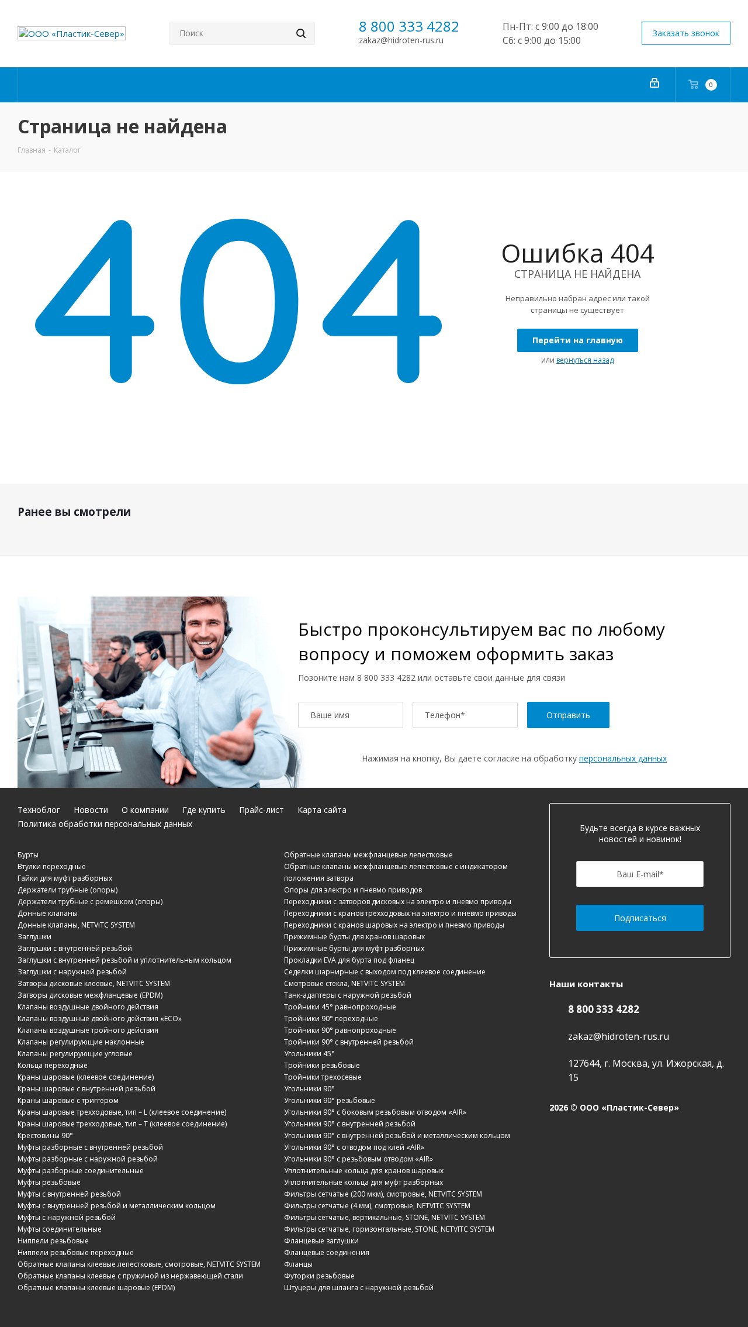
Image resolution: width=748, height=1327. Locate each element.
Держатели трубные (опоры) (67, 890)
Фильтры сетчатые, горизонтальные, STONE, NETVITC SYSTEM (389, 1229)
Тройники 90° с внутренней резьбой (349, 1042)
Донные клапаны (48, 913)
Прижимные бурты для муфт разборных (354, 948)
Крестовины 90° (45, 1135)
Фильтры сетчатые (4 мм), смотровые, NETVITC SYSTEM (377, 1206)
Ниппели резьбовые (53, 1241)
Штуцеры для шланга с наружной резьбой (359, 1287)
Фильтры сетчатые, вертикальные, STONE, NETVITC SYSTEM (384, 1217)
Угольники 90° (309, 1089)
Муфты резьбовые (49, 1182)
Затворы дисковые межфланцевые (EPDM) (90, 995)
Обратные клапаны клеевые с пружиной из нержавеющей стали (130, 1276)
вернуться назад (585, 360)
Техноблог (39, 809)
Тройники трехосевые (323, 1077)
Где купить (204, 809)
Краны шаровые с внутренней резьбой (86, 1089)
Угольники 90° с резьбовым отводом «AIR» (358, 1159)
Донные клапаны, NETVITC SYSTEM (76, 925)
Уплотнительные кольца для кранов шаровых (364, 1171)
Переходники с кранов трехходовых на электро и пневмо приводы (400, 913)
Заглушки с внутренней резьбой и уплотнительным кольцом (124, 960)
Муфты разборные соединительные (81, 1171)
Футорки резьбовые (319, 1276)
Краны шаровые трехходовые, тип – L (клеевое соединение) (122, 1112)
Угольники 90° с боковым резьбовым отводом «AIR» (375, 1112)
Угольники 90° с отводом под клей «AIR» (354, 1147)
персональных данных (623, 758)
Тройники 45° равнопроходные (340, 1007)
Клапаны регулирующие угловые (75, 1054)
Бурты (28, 855)
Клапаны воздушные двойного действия (88, 1007)
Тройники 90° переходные (331, 1018)
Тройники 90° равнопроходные (340, 1030)
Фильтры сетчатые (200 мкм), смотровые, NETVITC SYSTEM (383, 1194)
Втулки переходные (52, 866)
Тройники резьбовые (322, 1065)
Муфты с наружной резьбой (67, 1217)
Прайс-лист (261, 809)
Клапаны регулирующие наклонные (81, 1042)
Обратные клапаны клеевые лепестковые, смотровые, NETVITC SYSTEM (139, 1264)
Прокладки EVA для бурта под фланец (349, 960)
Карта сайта (322, 809)
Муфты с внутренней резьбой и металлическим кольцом (117, 1206)
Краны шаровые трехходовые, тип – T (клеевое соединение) (122, 1124)
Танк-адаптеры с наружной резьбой (347, 995)
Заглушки (34, 937)
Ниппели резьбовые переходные (76, 1252)
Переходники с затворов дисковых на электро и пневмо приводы (397, 902)
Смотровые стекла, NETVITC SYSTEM (344, 983)
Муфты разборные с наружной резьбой (88, 1159)
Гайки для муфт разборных (65, 878)
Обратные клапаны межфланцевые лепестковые (368, 855)
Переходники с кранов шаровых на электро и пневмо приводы (394, 925)
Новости (91, 809)
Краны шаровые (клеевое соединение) (86, 1077)
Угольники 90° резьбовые (329, 1100)
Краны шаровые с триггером (68, 1100)
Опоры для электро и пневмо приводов (353, 890)
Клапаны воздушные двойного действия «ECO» (100, 1018)
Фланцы (298, 1264)
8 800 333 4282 (409, 26)
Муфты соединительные (60, 1229)
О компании (145, 809)
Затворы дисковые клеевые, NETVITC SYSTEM (94, 983)
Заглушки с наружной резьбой (72, 972)
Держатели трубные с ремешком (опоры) (90, 902)
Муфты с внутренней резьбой (69, 1194)
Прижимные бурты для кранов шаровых (354, 937)
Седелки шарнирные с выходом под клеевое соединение (385, 972)
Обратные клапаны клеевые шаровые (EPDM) (96, 1287)
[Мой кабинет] (654, 84)
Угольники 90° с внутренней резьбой (349, 1124)
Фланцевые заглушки (321, 1241)
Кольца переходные (53, 1065)
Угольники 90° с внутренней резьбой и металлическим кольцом (397, 1135)
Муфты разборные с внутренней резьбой (90, 1147)
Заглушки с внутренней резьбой (75, 948)
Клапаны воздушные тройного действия (88, 1030)
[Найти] (301, 33)
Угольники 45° (309, 1054)
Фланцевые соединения (326, 1252)
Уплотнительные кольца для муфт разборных (363, 1182)
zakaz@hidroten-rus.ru (401, 40)
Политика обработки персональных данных (105, 823)
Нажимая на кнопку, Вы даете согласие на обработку (514, 758)
